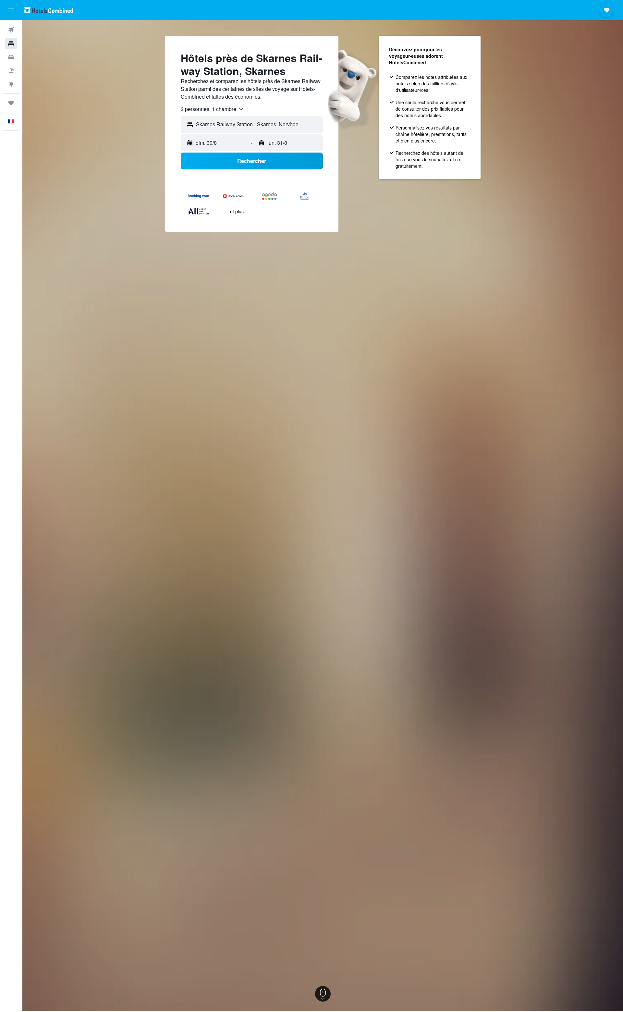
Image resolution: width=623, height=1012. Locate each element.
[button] (11, 10)
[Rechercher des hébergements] (11, 43)
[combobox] (212, 109)
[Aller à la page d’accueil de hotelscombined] (48, 10)
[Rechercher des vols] (11, 29)
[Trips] (11, 102)
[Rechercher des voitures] (11, 57)
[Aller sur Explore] (11, 84)
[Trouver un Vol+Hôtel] (11, 70)
